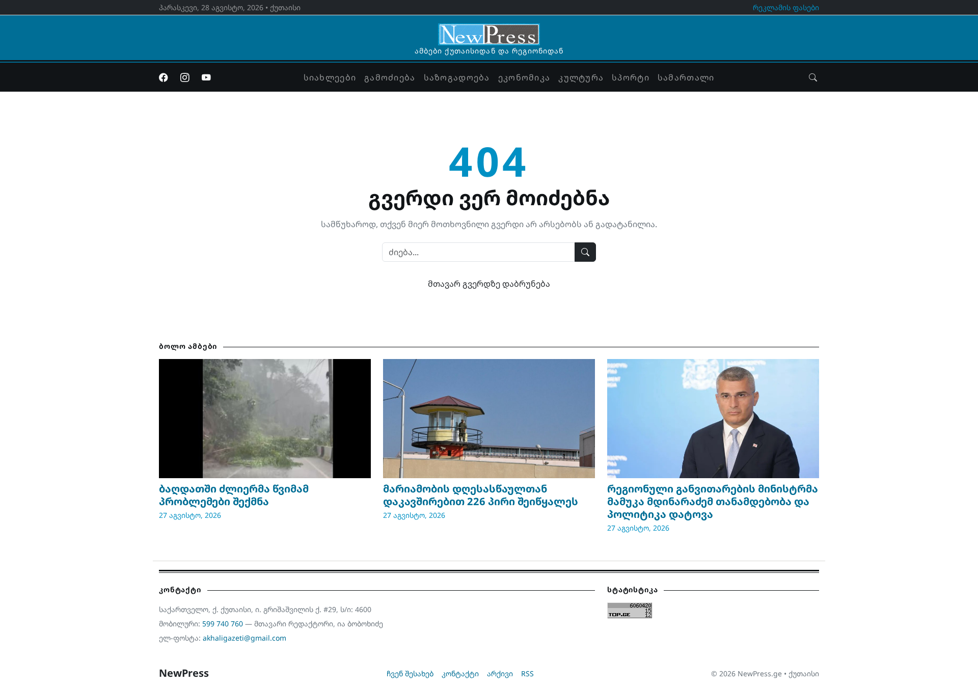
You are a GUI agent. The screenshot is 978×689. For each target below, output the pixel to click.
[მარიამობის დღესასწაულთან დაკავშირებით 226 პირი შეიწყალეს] (489, 418)
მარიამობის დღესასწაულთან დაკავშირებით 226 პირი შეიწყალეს (480, 495)
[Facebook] (163, 77)
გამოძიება (390, 77)
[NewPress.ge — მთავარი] (489, 29)
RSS (527, 673)
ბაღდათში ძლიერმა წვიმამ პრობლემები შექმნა (234, 495)
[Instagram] (184, 77)
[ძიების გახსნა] (813, 77)
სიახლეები (330, 77)
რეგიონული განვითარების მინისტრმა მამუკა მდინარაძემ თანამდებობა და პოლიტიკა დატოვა (712, 501)
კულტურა (581, 77)
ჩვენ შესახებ (410, 673)
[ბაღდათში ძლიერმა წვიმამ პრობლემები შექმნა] (265, 418)
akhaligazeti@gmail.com (244, 638)
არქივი (500, 673)
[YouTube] (206, 77)
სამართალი (686, 77)
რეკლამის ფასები (786, 7)
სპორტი (630, 77)
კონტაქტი (460, 673)
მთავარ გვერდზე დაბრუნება (489, 283)
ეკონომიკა (524, 77)
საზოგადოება (457, 77)
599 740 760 (222, 623)
